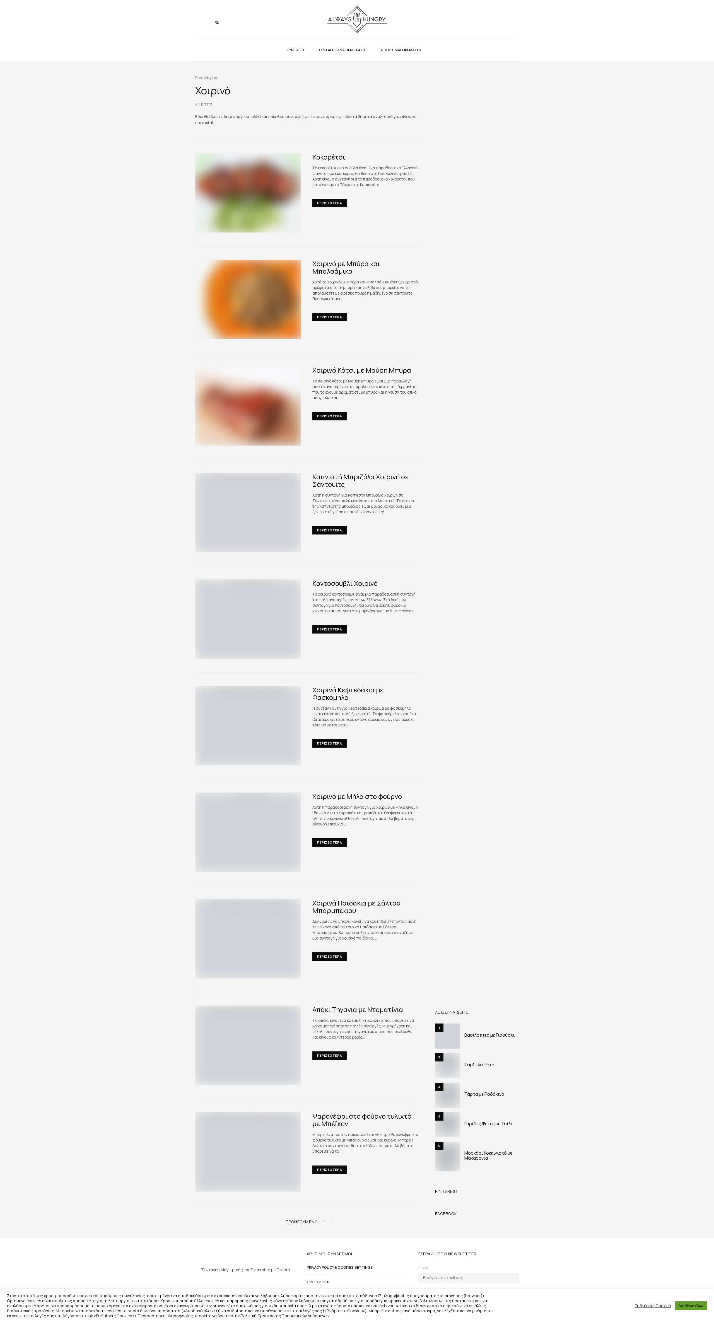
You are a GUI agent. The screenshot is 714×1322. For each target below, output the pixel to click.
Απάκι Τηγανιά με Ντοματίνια (357, 1009)
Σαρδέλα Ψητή (479, 1064)
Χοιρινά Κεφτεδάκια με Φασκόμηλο (347, 693)
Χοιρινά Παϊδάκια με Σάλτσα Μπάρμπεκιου (356, 906)
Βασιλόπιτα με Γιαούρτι (489, 1035)
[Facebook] (208, 19)
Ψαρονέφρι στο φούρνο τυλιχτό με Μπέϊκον (361, 1119)
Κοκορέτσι (328, 157)
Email (423, 1267)
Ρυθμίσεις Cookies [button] (653, 1305)
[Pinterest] (254, 1284)
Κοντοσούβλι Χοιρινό (345, 583)
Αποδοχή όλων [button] (691, 1305)
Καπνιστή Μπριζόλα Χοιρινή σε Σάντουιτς (360, 480)
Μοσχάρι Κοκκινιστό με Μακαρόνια (488, 1155)
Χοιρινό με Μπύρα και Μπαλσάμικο (346, 267)
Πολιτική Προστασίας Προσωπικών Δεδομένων (284, 1315)
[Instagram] (199, 19)
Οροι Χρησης (318, 1281)
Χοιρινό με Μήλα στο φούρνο (357, 796)
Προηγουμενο (302, 1221)
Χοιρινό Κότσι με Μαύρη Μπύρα (361, 370)
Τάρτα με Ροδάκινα (484, 1094)
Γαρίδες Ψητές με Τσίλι (488, 1124)
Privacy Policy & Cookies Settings (340, 1267)
